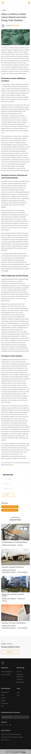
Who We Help (5, 740)
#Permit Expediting (22, 572)
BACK (4, 10)
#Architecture (21, 598)
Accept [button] (24, 752)
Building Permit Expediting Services (11, 734)
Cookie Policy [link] (15, 752)
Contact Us (9, 652)
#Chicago (20, 545)
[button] (29, 2)
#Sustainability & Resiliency (9, 572)
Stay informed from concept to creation (12, 737)
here (12, 465)
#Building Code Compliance (9, 545)
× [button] (29, 750)
